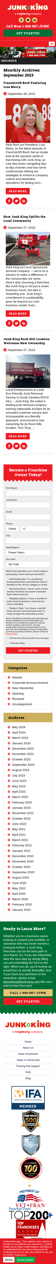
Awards (17, 677)
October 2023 (21, 759)
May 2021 (19, 829)
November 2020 (23, 861)
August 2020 (20, 877)
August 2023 (20, 770)
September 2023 (23, 764)
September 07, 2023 (21, 350)
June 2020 (19, 883)
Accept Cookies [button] (25, 1259)
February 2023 (22, 802)
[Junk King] (28, 4)
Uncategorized (22, 704)
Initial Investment (28, 1053)
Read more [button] (20, 1254)
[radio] (28, 581)
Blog (28, 1078)
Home (28, 1041)
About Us (28, 1047)
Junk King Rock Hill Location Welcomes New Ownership (26, 341)
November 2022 (23, 813)
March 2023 (20, 797)
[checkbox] (28, 595)
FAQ (28, 1072)
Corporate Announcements (30, 682)
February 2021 (22, 845)
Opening (18, 693)
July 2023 (18, 775)
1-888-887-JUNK (35, 26)
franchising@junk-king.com (21, 981)
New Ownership (22, 688)
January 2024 (21, 743)
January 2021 (21, 850)
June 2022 (19, 824)
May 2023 (19, 786)
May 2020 (19, 888)
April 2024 (19, 732)
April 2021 (19, 834)
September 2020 (23, 872)
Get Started (28, 33)
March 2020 (20, 899)
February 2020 (22, 904)
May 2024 (19, 727)
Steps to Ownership (28, 1060)
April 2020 (19, 893)
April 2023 (19, 791)
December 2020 (23, 856)
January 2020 (21, 909)
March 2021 (20, 840)
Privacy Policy (12, 634)
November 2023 (23, 754)
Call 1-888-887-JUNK (28, 993)
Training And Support (28, 1066)
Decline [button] (9, 1259)
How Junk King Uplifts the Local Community (24, 219)
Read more (18, 191)
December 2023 (23, 748)
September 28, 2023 (21, 93)
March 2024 (20, 737)
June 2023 (19, 780)
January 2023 (21, 807)
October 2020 (21, 867)
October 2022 (21, 818)
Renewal (18, 698)
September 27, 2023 (21, 227)
